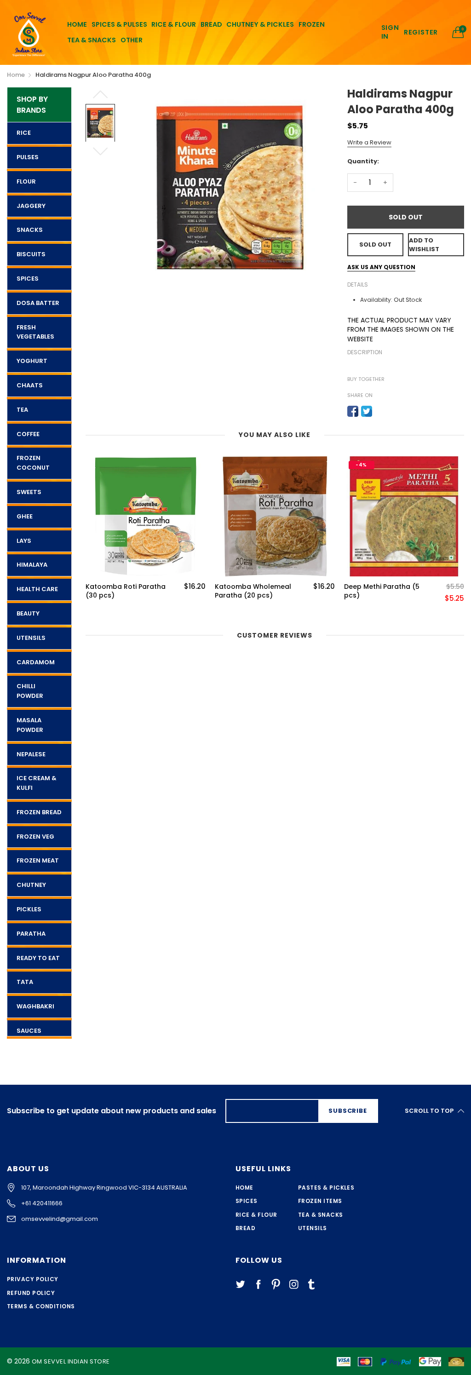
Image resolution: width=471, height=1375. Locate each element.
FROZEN (312, 24)
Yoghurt (32, 361)
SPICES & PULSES (119, 24)
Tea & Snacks (320, 1215)
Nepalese (31, 754)
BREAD (211, 24)
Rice (24, 132)
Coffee (28, 434)
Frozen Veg (35, 836)
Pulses (28, 157)
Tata (25, 982)
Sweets (29, 492)
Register (421, 32)
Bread (245, 1228)
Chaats (30, 385)
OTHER (132, 40)
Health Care (37, 589)
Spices (28, 278)
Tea (22, 409)
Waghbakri (35, 1006)
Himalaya (32, 564)
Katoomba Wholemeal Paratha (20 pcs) (253, 591)
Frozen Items (320, 1201)
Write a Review (369, 142)
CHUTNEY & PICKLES (260, 24)
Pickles (29, 909)
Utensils (31, 637)
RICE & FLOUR (173, 24)
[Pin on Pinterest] (380, 411)
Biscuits (31, 254)
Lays (24, 540)
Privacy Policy (32, 1279)
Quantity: (363, 161)
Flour (26, 181)
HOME (77, 24)
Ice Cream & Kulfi (37, 783)
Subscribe (347, 1110)
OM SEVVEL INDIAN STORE (71, 1361)
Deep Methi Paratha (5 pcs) (381, 591)
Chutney (31, 884)
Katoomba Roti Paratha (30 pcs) (126, 591)
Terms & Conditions (41, 1306)
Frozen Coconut (33, 463)
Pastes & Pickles (326, 1187)
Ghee (25, 516)
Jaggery (31, 205)
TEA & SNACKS (91, 40)
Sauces (29, 1030)
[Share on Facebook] (352, 411)
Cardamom (36, 662)
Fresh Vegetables (35, 332)
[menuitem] (77, 24)
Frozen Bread (39, 812)
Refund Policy (31, 1293)
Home (244, 1187)
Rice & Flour (256, 1215)
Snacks (30, 229)
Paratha (31, 933)
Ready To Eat (38, 958)
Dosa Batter (38, 303)
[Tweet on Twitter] (366, 411)
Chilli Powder (30, 691)
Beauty (28, 613)
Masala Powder (30, 725)
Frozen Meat (38, 860)
